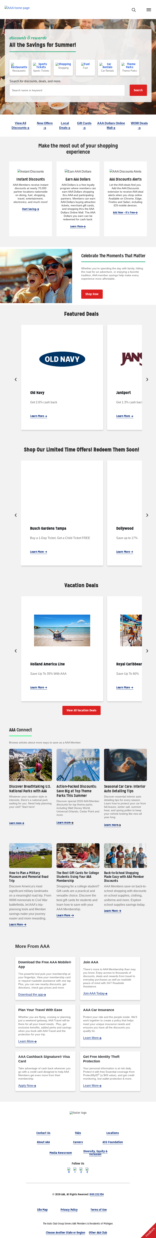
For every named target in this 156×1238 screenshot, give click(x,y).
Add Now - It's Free (124, 212)
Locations (112, 1133)
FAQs (78, 1133)
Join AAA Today (93, 993)
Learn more (15, 823)
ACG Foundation (113, 1142)
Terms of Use (99, 1210)
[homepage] (17, 10)
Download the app (30, 994)
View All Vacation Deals (81, 710)
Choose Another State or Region (65, 1233)
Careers (78, 1142)
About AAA (43, 1142)
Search (138, 90)
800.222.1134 (96, 1194)
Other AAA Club (98, 1233)
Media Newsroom (60, 1153)
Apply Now (25, 1085)
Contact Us (43, 1133)
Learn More (76, 226)
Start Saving (29, 209)
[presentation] (15, 379)
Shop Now (92, 294)
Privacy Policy (69, 1210)
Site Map (42, 1210)
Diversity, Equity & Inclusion (95, 1152)
